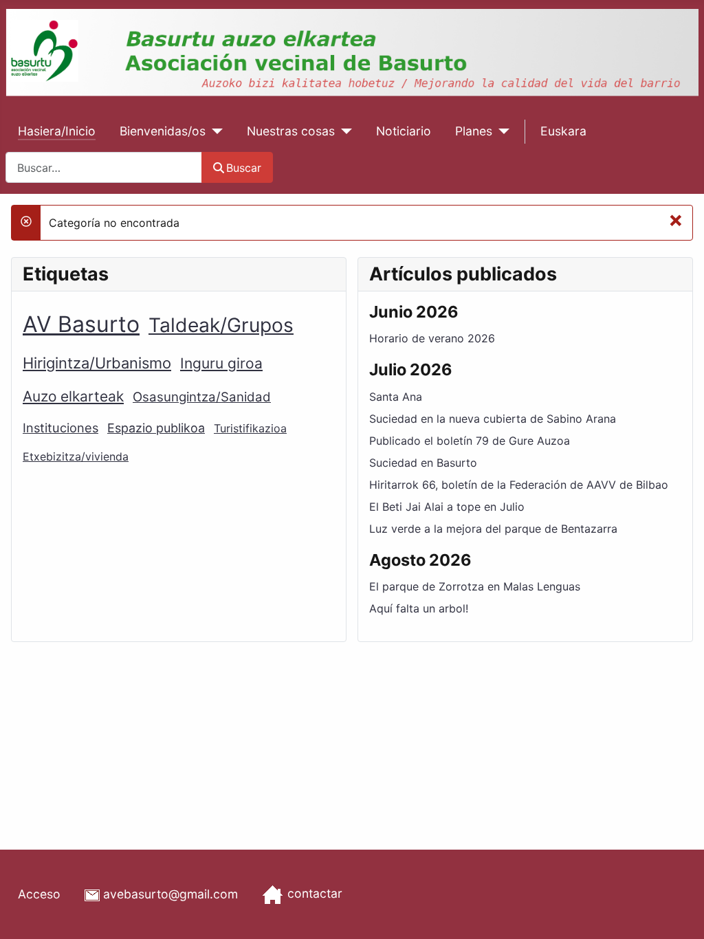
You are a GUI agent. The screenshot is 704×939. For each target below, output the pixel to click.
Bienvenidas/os (163, 131)
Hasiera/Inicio (57, 131)
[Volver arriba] (680, 913)
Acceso (39, 894)
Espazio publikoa (156, 428)
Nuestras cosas (291, 131)
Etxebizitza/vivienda (76, 456)
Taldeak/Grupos (221, 325)
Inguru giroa (221, 363)
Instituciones (60, 427)
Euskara (563, 131)
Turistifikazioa (250, 428)
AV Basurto (81, 324)
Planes (473, 131)
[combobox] (104, 167)
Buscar (243, 168)
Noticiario (403, 131)
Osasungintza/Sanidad (202, 397)
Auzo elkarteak (73, 396)
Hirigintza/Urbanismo (97, 363)
